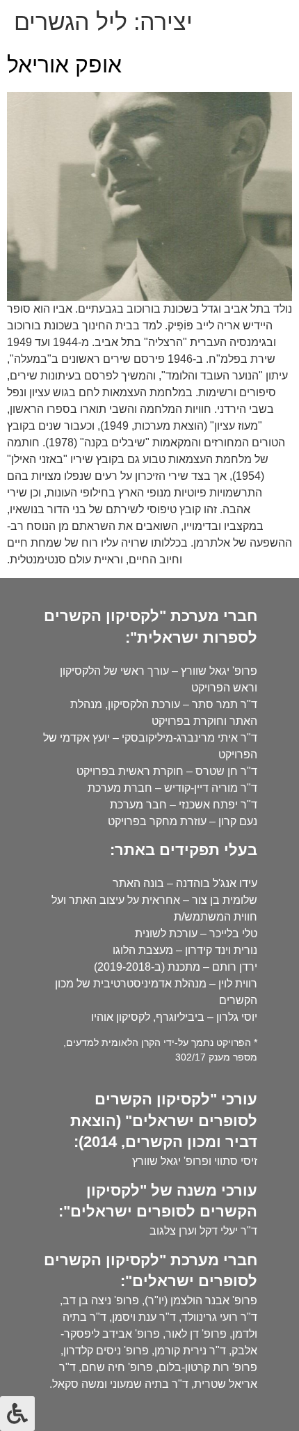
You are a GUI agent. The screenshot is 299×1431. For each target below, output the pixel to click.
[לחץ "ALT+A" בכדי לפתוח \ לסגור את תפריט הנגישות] (17, 1413)
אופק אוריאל (64, 64)
